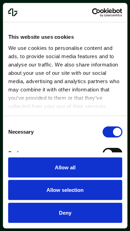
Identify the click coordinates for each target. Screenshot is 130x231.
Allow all (65, 167)
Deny (65, 212)
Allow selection (65, 190)
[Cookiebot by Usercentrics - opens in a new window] (92, 12)
